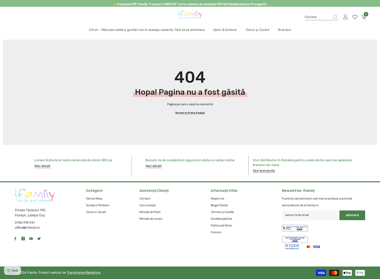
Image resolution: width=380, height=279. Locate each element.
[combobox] (318, 17)
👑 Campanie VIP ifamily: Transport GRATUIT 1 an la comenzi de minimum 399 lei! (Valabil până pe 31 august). (190, 4)
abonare (352, 215)
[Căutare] (321, 17)
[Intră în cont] (345, 17)
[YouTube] (31, 239)
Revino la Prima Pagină (190, 112)
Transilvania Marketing (83, 272)
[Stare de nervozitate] (39, 239)
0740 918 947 (25, 223)
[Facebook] (15, 239)
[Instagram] (23, 239)
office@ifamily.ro (27, 227)
